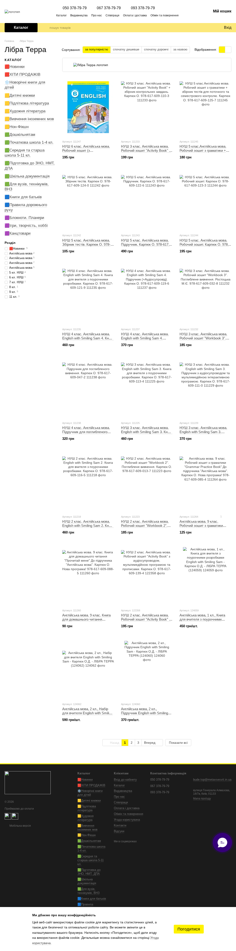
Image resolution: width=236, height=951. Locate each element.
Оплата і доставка (135, 15)
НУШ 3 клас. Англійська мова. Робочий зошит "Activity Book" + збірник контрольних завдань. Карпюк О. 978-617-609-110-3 (146, 152)
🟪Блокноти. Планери (24, 218)
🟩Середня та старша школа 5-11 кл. (24, 153)
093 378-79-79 (143, 8)
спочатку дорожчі (156, 49)
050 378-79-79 (75, 8)
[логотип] (28, 782)
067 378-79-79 (109, 8)
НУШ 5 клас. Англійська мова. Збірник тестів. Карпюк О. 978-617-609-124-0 (86, 244)
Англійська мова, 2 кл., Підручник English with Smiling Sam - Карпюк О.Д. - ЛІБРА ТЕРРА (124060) (144, 715)
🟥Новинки (15, 66)
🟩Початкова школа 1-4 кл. (29, 142)
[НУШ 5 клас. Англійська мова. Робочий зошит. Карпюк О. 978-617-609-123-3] (205, 201)
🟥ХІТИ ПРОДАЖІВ (22, 74)
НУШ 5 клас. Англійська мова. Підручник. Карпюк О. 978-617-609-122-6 (145, 244)
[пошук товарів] (46, 27)
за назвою (180, 49)
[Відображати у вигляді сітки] (222, 50)
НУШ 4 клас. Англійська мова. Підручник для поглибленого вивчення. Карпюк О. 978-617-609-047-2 (86, 434)
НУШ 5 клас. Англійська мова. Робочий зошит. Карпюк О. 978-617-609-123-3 (204, 244)
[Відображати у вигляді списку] (228, 50)
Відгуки (119, 831)
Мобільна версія (20, 825)
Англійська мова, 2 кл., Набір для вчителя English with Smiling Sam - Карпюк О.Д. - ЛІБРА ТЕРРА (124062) (87, 715)
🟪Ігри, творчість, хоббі (26, 225)
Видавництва (79, 15)
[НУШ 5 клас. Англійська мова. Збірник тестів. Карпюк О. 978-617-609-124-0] (88, 201)
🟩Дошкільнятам (20, 134)
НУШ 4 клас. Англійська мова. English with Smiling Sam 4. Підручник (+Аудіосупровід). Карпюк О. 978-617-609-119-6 (145, 340)
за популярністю (96, 49)
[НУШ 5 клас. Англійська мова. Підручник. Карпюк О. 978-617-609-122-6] (147, 201)
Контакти (120, 825)
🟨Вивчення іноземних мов (29, 119)
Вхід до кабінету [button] (125, 779)
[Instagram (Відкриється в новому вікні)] (196, 15)
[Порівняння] (201, 27)
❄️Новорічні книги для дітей (90, 792)
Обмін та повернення (164, 15)
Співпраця (112, 15)
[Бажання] (210, 27)
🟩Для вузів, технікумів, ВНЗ (88, 891)
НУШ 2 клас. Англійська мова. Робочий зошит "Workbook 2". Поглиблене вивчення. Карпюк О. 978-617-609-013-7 (145, 527)
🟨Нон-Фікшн (17, 127)
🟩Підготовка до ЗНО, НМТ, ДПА (88, 871)
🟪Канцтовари (18, 233)
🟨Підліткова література (27, 103)
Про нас (96, 15)
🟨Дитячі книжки (20, 95)
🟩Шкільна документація (27, 176)
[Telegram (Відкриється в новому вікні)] (191, 15)
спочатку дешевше (126, 49)
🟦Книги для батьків (23, 197)
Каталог (61, 15)
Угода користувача (127, 819)
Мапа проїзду (202, 798)
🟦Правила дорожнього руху (89, 906)
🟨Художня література (25, 111)
